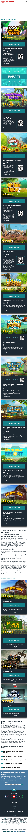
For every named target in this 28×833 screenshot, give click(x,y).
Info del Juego (6, 63)
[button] (14, 790)
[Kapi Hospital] (14, 701)
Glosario (14, 815)
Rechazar (19, 831)
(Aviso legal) (7, 818)
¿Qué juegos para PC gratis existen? (12, 763)
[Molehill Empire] (14, 632)
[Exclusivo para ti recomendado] (14, 76)
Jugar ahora (14, 44)
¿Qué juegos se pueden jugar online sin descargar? (13, 752)
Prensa (14, 806)
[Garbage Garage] (14, 666)
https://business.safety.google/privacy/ (14, 824)
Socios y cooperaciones (14, 808)
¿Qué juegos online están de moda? (12, 756)
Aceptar (8, 831)
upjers (7, 2)
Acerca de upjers (14, 804)
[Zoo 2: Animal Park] (0, 11)
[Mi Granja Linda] (14, 597)
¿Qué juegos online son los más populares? (14, 759)
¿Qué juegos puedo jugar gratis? (11, 767)
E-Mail (7, 782)
